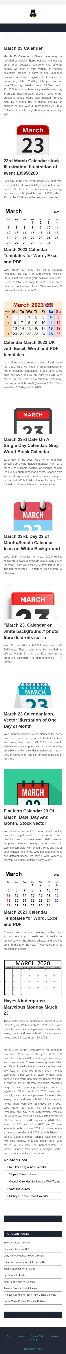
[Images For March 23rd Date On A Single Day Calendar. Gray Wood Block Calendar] (33, 416)
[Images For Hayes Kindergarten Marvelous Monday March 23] (33, 977)
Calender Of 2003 (19, 1188)
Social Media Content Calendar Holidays (25, 1301)
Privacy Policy (38, 1336)
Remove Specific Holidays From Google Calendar (30, 1294)
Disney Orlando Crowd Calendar (28, 1196)
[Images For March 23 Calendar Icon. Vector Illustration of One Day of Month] (33, 690)
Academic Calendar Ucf (16, 1249)
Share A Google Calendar (17, 1242)
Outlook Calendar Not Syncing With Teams (34, 1181)
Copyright (55, 1336)
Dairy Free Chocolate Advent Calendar (24, 1255)
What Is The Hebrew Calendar (19, 1281)
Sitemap (33, 1339)
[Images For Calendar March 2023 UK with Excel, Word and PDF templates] (33, 319)
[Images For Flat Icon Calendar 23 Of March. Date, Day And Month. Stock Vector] (33, 787)
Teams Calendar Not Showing (19, 1268)
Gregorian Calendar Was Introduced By (24, 1262)
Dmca (9, 1336)
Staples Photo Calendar (23, 1174)
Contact (21, 1336)
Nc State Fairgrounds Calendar (27, 1167)
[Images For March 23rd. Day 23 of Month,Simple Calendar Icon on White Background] (33, 513)
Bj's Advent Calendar (15, 1275)
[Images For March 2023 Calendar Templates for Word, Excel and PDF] (33, 226)
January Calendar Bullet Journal (20, 1288)
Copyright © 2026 (33, 1349)
